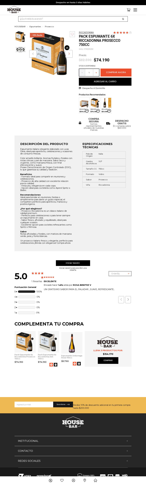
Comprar (108, 360)
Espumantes (35, 27)
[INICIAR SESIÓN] (73, 263)
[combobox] (73, 19)
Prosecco (49, 27)
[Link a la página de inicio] (21, 27)
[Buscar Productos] (123, 19)
